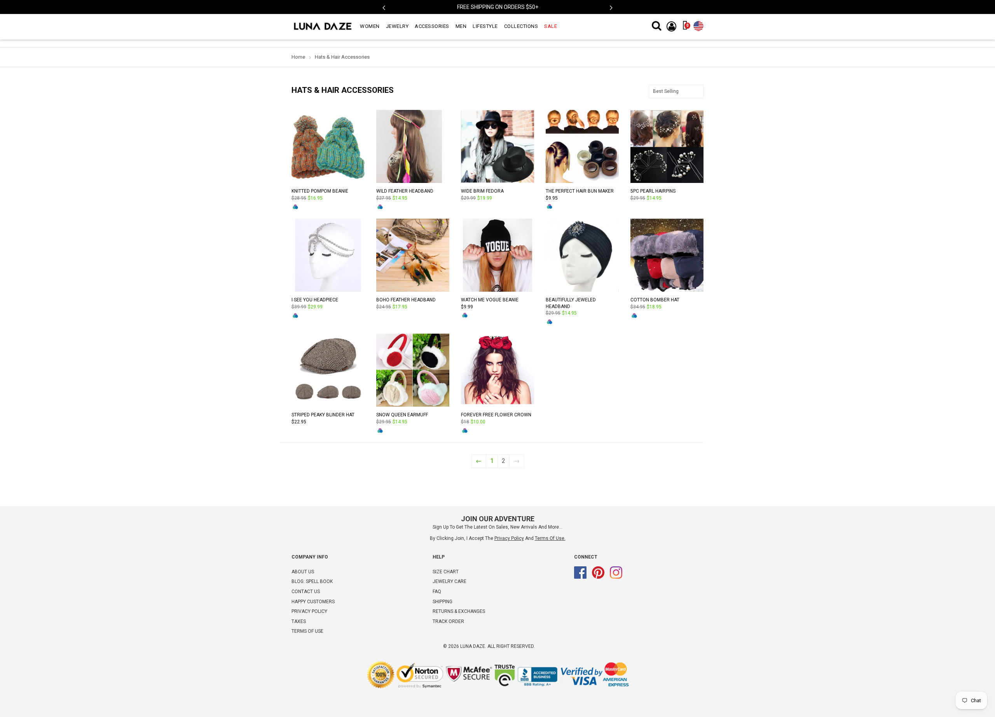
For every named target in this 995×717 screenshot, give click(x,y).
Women (370, 26)
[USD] (698, 24)
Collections (521, 26)
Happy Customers (313, 601)
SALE (550, 26)
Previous (384, 8)
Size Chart (446, 571)
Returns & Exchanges (459, 611)
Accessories (432, 26)
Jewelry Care (449, 581)
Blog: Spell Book (312, 581)
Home (298, 57)
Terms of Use (549, 538)
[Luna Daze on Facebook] (580, 577)
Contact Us (306, 591)
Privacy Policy (309, 611)
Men (461, 26)
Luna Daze (472, 646)
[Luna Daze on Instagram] (616, 577)
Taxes (299, 621)
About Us (303, 571)
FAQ (437, 591)
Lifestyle (485, 26)
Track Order (448, 621)
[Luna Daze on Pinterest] (598, 577)
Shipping (442, 601)
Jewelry (397, 26)
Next (611, 8)
